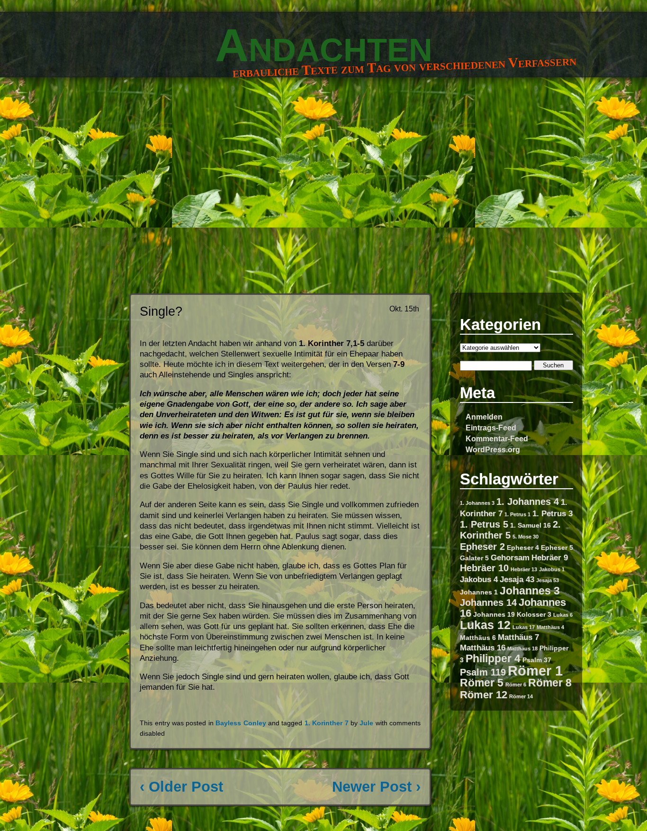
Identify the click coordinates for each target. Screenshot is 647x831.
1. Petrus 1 (517, 514)
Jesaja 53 (547, 580)
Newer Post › (376, 786)
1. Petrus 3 (552, 513)
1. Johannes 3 (477, 503)
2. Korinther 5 (510, 529)
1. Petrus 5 (484, 524)
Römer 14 (521, 696)
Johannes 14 (488, 602)
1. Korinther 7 (327, 723)
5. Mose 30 (525, 536)
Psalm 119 (483, 672)
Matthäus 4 (550, 627)
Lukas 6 (563, 615)
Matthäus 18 (522, 648)
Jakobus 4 (479, 579)
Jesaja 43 (517, 579)
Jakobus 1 (552, 569)
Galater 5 (474, 558)
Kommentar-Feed (497, 438)
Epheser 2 (482, 546)
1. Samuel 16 (530, 525)
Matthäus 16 (482, 647)
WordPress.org (493, 449)
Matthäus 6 (478, 637)
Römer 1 (535, 670)
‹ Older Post (181, 786)
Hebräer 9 (549, 557)
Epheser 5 (557, 547)
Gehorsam (510, 557)
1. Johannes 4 (527, 501)
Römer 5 (481, 682)
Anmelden (484, 416)
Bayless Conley (241, 723)
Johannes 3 (530, 590)
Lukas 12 (485, 624)
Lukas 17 (523, 627)
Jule (366, 723)
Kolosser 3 (534, 614)
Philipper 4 (493, 658)
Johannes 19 (494, 614)
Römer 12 (483, 695)
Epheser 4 (523, 547)
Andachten (323, 45)
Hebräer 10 (484, 568)
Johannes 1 (479, 592)
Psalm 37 (536, 660)
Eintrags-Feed (491, 427)
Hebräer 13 (524, 569)
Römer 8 (550, 682)
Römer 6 (515, 684)
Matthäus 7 (518, 637)
